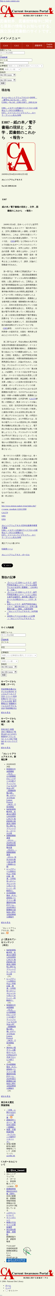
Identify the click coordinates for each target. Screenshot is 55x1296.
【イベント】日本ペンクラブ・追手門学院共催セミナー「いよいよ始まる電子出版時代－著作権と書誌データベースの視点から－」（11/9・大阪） (22, 597)
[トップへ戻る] (1, 1295)
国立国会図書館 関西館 (11, 1232)
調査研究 (38, 46)
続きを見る (5, 713)
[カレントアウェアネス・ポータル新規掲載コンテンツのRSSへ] (16, 1186)
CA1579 (33, 399)
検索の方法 (11, 1222)
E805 (5, 328)
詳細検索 (3, 57)
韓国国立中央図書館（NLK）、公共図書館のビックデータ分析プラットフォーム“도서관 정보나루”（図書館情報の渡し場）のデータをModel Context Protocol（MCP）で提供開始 (11, 788)
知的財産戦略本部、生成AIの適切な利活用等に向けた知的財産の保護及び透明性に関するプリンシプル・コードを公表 (11, 821)
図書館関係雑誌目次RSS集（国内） (11, 1191)
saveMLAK (10, 1156)
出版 (28, 525)
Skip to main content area (9, 1)
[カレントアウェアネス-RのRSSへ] (7, 933)
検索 (3, 83)
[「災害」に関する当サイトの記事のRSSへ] (11, 1118)
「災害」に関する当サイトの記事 (11, 1114)
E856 (13, 241)
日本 (24, 525)
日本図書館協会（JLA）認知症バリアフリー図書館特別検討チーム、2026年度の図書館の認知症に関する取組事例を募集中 (11, 905)
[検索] (1, 55)
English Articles (49, 45)
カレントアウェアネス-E (12, 525)
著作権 (32, 525)
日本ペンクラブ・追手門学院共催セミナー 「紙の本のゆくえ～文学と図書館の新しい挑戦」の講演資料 (22, 606)
